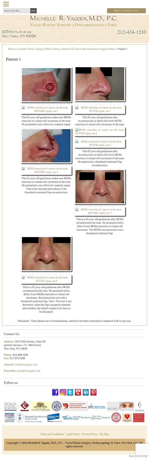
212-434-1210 (131, 31)
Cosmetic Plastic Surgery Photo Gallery (38, 49)
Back (131, 456)
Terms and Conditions (52, 434)
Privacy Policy (89, 434)
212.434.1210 (20, 354)
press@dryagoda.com (28, 370)
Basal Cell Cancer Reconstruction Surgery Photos (89, 49)
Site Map (104, 434)
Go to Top (141, 456)
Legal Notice (73, 434)
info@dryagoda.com (26, 364)
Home (11, 49)
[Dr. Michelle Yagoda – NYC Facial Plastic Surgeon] (74, 25)
